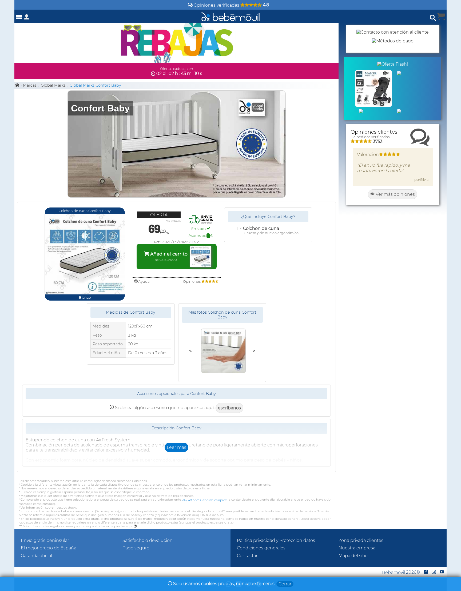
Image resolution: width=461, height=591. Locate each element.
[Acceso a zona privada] (26, 18)
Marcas (30, 85)
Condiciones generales (261, 547)
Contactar (247, 555)
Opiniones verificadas (231, 5)
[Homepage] (17, 85)
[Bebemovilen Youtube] (442, 572)
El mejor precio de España (48, 547)
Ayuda (143, 281)
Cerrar (285, 583)
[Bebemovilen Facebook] (426, 572)
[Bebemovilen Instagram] (434, 572)
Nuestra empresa (357, 547)
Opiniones (192, 281)
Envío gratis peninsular (45, 540)
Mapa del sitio (353, 555)
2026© (401, 572)
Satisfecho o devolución (147, 540)
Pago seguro (135, 547)
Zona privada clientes (361, 540)
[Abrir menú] (19, 17)
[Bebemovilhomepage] (230, 16)
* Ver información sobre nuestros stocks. (48, 507)
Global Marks (53, 85)
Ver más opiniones (395, 194)
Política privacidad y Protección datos (276, 540)
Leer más (176, 447)
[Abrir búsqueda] (433, 18)
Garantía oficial (36, 555)
